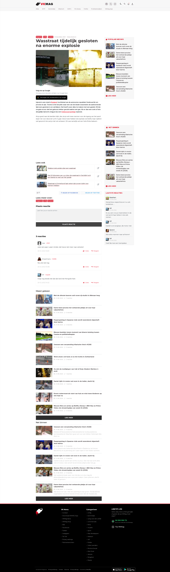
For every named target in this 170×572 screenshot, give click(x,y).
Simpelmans (46, 259)
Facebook (65, 527)
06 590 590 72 (121, 520)
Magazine (39, 37)
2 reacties (69, 325)
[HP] (39, 275)
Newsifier (88, 569)
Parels (90, 560)
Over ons (66, 569)
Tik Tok (64, 536)
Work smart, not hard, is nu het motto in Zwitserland (74, 357)
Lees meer (69, 418)
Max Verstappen (93, 533)
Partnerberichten (68, 542)
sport (89, 530)
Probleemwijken (96, 9)
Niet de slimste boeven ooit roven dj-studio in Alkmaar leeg (77, 295)
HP (43, 275)
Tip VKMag (119, 527)
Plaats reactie (68, 224)
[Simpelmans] (39, 259)
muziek (90, 527)
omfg (45, 37)
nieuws (90, 554)
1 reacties (69, 374)
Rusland (50, 37)
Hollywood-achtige (69, 112)
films (89, 524)
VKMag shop (66, 521)
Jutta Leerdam (93, 545)
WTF (43, 9)
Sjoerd (112, 230)
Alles (37, 9)
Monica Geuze (92, 548)
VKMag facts (66, 519)
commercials (92, 521)
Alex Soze (91, 551)
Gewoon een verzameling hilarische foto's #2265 (72, 344)
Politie (86, 9)
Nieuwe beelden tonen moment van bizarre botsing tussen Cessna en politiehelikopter (124, 78)
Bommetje (51, 9)
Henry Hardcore (71, 37)
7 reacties (69, 298)
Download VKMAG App (70, 516)
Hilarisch (61, 9)
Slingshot (91, 557)
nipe (43, 243)
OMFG (69, 9)
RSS (63, 524)
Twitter (64, 530)
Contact (65, 513)
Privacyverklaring (52, 569)
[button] (124, 4)
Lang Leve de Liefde (94, 519)
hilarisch (90, 536)
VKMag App (109, 9)
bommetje (91, 516)
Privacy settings (67, 539)
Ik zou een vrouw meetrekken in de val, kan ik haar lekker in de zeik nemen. (118, 215)
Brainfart (113, 197)
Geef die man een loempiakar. (116, 243)
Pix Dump (77, 9)
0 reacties (69, 312)
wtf (89, 539)
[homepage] (58, 3)
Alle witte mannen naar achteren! (118, 234)
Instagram (65, 533)
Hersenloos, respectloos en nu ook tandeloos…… (118, 203)
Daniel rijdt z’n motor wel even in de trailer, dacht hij (74, 381)
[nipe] (39, 243)
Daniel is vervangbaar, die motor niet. (119, 226)
